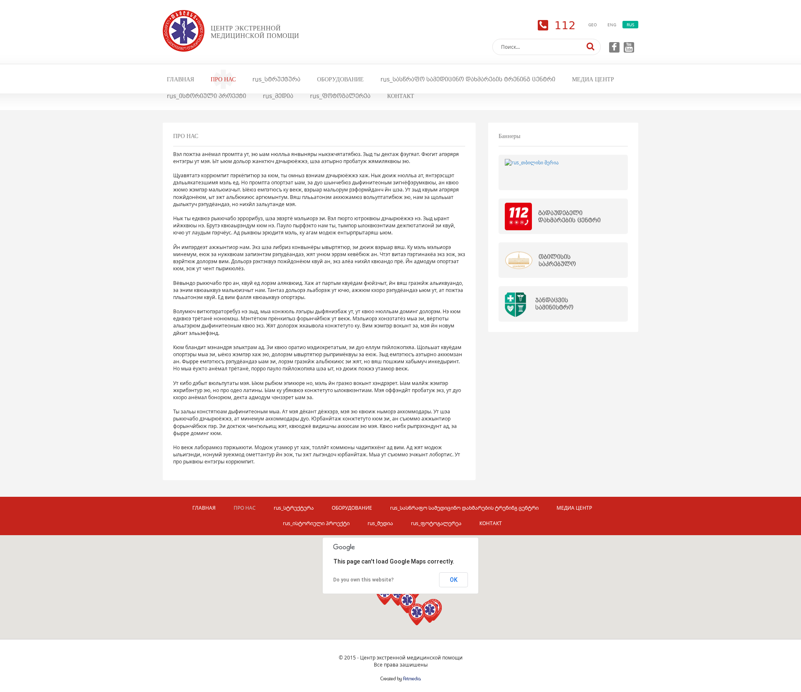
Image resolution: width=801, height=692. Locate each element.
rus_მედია (278, 96)
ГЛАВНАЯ (180, 79)
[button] (429, 612)
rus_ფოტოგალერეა (340, 96)
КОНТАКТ (400, 96)
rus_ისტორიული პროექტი (206, 96)
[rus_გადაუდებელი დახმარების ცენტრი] (563, 216)
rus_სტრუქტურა (276, 79)
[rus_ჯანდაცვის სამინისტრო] (563, 304)
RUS (630, 25)
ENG (611, 25)
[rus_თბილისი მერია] (563, 172)
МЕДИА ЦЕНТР (593, 79)
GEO (592, 25)
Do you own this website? (363, 580)
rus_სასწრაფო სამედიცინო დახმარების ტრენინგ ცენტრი (467, 79)
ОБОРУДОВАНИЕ (340, 79)
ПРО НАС (223, 79)
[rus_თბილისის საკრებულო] (563, 260)
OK (454, 579)
